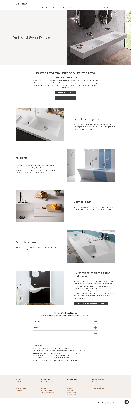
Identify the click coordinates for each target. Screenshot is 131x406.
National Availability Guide (47, 392)
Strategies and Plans (72, 394)
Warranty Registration (46, 390)
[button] (126, 402)
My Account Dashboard (98, 388)
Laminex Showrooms (21, 388)
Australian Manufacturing (73, 381)
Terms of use (70, 388)
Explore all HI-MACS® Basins (65, 92)
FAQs (42, 384)
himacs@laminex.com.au (82, 315)
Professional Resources (31, 7)
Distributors (19, 390)
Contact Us (18, 384)
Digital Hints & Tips (97, 386)
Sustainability (70, 384)
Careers (99, 2)
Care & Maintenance (46, 386)
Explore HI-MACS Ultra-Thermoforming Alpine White (90, 303)
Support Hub (111, 3)
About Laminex (67, 7)
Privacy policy (70, 390)
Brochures (43, 388)
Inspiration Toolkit (43, 7)
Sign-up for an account (98, 381)
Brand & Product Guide (56, 7)
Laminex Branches (20, 386)
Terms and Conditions (72, 392)
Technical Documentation (47, 381)
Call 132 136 (19, 381)
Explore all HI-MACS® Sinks (65, 98)
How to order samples (97, 384)
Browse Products (20, 7)
